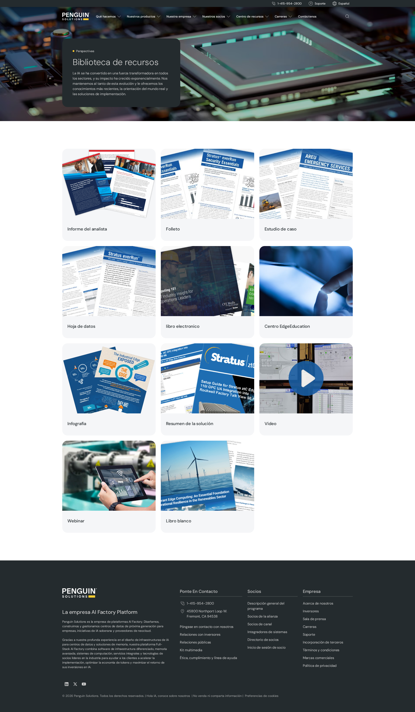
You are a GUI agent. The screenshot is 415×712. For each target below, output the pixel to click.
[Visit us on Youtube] (84, 684)
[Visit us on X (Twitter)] (75, 684)
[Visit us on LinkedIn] (66, 684)
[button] (343, 3)
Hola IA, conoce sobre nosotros (169, 696)
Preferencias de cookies (261, 696)
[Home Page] (76, 16)
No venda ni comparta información (217, 696)
